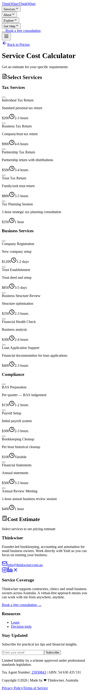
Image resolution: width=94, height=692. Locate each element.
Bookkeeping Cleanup (18, 439)
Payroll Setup (11, 413)
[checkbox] (3, 97)
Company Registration (18, 244)
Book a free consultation (23, 31)
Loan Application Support (20, 348)
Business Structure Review (21, 296)
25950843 (38, 672)
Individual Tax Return (18, 100)
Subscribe (52, 652)
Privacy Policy (12, 688)
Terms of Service (36, 688)
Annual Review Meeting (19, 491)
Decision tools (21, 626)
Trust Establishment (16, 270)
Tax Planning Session (17, 204)
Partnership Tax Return (18, 152)
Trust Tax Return (14, 178)
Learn (15, 622)
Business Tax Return (17, 126)
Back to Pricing (18, 44)
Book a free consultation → (22, 605)
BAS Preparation (14, 387)
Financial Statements (16, 465)
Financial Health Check (19, 322)
